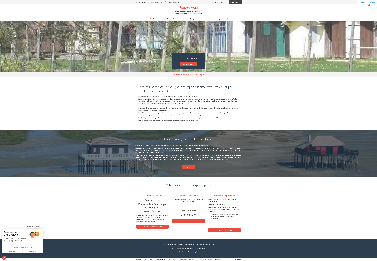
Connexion (238, 259)
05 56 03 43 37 (188, 214)
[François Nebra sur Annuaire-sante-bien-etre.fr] (209, 259)
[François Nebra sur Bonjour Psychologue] (217, 259)
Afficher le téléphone (222, 2)
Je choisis (12, 251)
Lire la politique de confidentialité (13, 245)
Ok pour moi (33, 251)
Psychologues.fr (190, 259)
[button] (4, 257)
